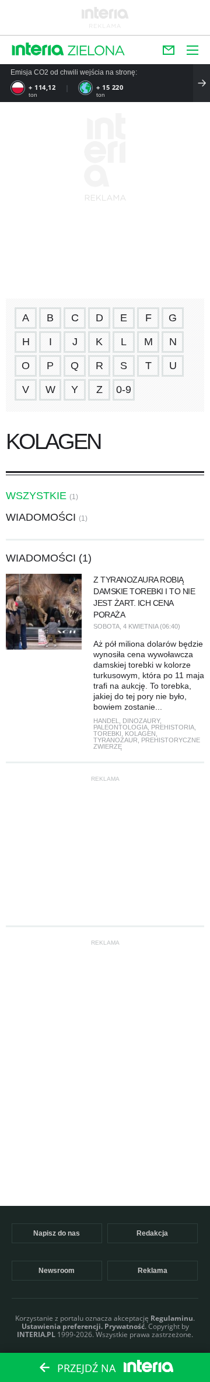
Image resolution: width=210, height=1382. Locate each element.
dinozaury (141, 720)
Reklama (152, 1271)
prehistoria (172, 727)
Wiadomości (41, 517)
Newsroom (56, 1271)
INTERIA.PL (36, 1334)
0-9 (123, 389)
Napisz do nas (56, 1233)
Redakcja (152, 1233)
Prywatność (124, 1326)
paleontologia (120, 727)
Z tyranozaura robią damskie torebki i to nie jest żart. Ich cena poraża (144, 597)
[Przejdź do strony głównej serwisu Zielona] (96, 51)
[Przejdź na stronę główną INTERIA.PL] (38, 50)
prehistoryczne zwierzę (146, 743)
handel (106, 720)
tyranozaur (115, 739)
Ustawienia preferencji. (62, 1326)
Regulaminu (171, 1318)
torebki (107, 733)
